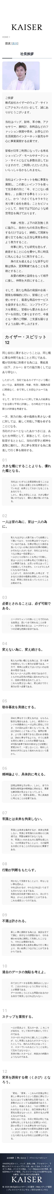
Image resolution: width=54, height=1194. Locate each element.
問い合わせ (21, 1158)
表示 (14, 43)
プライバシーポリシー (38, 1158)
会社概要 (10, 1158)
